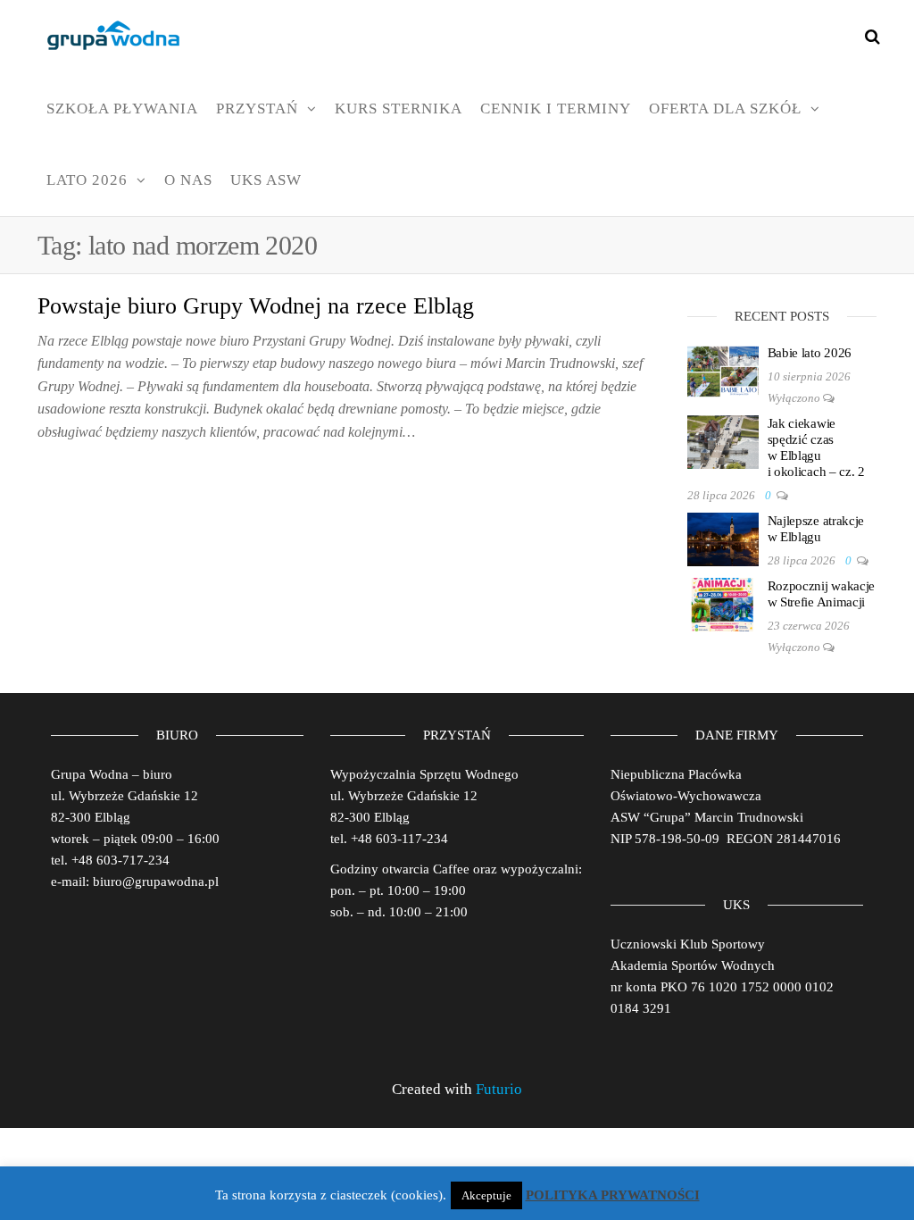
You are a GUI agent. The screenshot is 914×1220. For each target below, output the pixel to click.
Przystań (257, 108)
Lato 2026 (87, 179)
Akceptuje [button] (486, 1195)
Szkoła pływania (122, 108)
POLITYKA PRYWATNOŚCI (613, 1195)
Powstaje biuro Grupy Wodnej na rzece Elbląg (255, 306)
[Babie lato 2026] (723, 370)
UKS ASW (266, 179)
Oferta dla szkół (725, 108)
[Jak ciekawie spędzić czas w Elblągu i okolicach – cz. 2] (723, 440)
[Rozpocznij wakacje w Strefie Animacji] (723, 603)
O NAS (188, 179)
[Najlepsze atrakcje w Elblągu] (723, 538)
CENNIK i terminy (555, 108)
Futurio (499, 1089)
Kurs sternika (398, 108)
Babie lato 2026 (810, 353)
